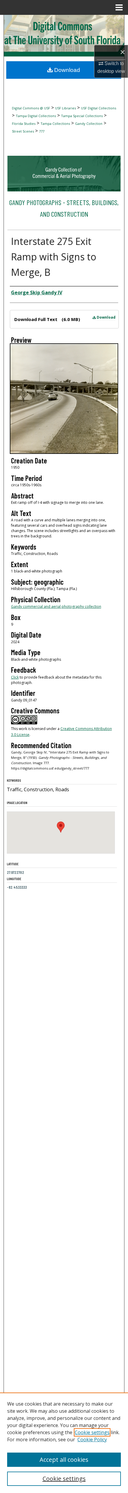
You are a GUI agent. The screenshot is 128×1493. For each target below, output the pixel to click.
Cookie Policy (92, 1439)
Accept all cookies (64, 1460)
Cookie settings (92, 1432)
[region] (64, 1443)
